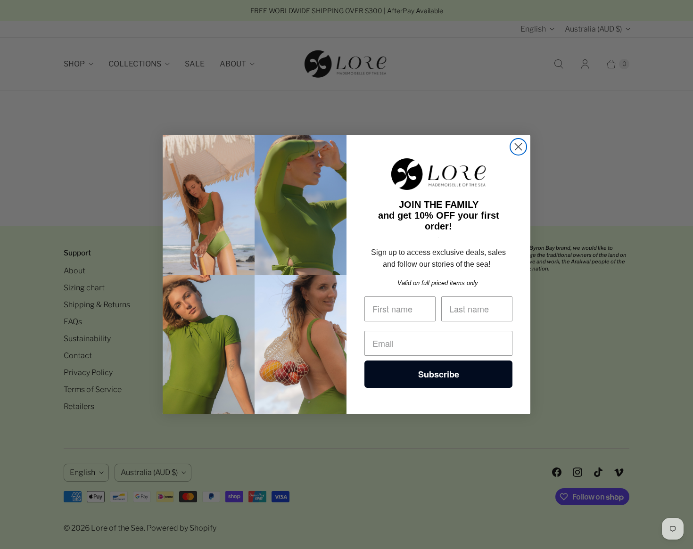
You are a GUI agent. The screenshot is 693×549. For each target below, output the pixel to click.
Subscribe (438, 374)
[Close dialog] (518, 147)
